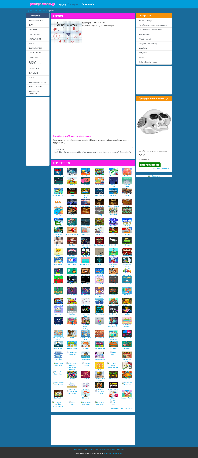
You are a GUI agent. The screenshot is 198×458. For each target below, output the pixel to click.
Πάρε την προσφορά (149, 165)
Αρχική (62, 4)
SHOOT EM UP (34, 30)
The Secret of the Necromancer (150, 30)
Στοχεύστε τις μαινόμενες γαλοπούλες (153, 25)
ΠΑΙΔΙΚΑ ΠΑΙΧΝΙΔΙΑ (35, 87)
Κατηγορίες (72, 4)
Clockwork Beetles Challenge (85, 327)
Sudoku (141, 57)
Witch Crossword (145, 39)
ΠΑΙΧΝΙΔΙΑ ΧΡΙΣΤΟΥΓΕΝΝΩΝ (35, 63)
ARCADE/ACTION (35, 39)
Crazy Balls (143, 48)
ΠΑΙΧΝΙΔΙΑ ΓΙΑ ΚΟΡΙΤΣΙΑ (37, 82)
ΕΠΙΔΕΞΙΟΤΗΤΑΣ (40, 11)
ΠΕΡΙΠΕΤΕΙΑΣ (33, 73)
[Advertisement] (37, 131)
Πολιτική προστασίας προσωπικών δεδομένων (99, 449)
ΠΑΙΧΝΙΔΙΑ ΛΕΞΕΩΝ (35, 48)
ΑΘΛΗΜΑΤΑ (33, 78)
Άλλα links (120, 449)
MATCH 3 (32, 44)
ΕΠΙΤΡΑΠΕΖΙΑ (33, 57)
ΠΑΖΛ (31, 25)
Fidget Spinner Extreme (71, 368)
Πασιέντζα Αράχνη (145, 20)
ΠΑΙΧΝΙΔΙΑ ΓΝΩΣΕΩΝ (36, 20)
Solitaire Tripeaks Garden (148, 62)
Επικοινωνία (88, 4)
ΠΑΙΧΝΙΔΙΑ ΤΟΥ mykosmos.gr (34, 92)
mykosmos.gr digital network (113, 453)
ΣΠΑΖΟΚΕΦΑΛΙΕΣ (35, 34)
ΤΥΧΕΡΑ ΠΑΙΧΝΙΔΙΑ (36, 53)
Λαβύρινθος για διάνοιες (148, 44)
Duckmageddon (144, 34)
